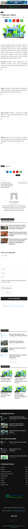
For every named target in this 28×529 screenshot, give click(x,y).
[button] (26, 7)
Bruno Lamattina (6, 17)
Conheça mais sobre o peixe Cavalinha (18, 455)
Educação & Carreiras (6, 471)
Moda (5, 10)
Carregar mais (14, 362)
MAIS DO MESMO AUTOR (7, 221)
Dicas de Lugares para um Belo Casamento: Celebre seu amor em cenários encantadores (17, 227)
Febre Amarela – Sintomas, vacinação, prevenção (6, 395)
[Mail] (14, 213)
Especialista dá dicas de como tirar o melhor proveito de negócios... (6, 380)
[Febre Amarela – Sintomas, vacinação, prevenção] (7, 388)
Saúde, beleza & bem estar (6, 391)
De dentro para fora (22, 183)
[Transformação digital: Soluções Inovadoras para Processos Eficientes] (4, 336)
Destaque (3, 235)
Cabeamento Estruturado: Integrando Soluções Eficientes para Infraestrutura (18, 356)
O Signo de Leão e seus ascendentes (17, 442)
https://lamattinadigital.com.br (14, 203)
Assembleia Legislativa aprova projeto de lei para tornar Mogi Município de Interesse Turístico (7, 185)
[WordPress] (16, 520)
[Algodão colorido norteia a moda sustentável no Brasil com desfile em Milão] (4, 233)
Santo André (17, 376)
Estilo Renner (8, 166)
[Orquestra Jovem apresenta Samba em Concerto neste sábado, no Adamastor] (21, 388)
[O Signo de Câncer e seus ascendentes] (4, 450)
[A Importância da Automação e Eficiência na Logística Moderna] (4, 342)
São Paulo (3, 478)
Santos (2, 480)
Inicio (2, 10)
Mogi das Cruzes (4, 484)
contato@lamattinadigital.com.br (18, 510)
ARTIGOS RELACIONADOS (7, 219)
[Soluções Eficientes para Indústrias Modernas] (4, 349)
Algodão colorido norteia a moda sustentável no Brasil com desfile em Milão (18, 233)
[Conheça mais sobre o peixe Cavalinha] (4, 457)
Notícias (2, 376)
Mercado (3, 469)
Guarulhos (17, 391)
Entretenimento (4, 476)
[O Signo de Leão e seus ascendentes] (4, 443)
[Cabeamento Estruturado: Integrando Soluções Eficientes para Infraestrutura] (4, 356)
